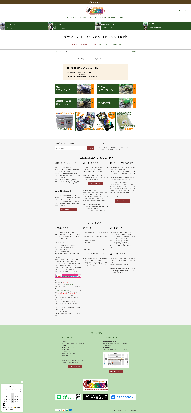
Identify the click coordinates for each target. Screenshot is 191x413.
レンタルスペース (123, 147)
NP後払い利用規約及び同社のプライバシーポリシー (67, 290)
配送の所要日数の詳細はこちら (68, 209)
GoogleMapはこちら (115, 371)
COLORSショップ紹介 (75, 366)
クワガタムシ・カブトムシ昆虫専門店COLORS (126, 410)
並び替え (56, 51)
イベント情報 (100, 149)
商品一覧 (104, 147)
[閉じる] (22, 382)
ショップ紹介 (113, 147)
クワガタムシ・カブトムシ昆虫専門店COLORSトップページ (85, 44)
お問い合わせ (109, 149)
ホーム (98, 147)
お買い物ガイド (119, 149)
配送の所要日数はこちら (95, 183)
